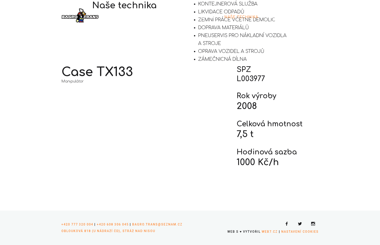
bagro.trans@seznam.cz (157, 224)
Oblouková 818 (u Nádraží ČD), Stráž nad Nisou (108, 231)
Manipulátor (72, 81)
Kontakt (305, 17)
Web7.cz (269, 231)
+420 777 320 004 (77, 224)
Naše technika (241, 17)
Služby (208, 17)
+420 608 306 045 (113, 224)
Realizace (277, 17)
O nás (186, 17)
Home (165, 17)
